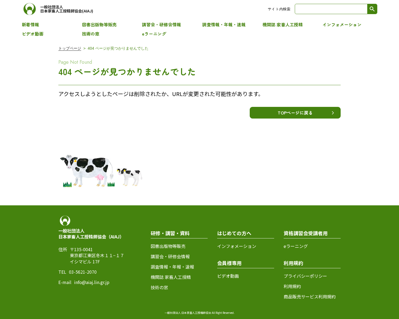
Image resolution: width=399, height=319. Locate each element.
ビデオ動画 (32, 33)
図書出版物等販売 (99, 24)
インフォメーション (342, 24)
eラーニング (154, 33)
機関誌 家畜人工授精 (282, 24)
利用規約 (292, 286)
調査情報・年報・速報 (224, 24)
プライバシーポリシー (305, 276)
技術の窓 (90, 33)
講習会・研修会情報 (161, 24)
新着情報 (30, 24)
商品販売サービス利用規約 (310, 296)
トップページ (69, 48)
